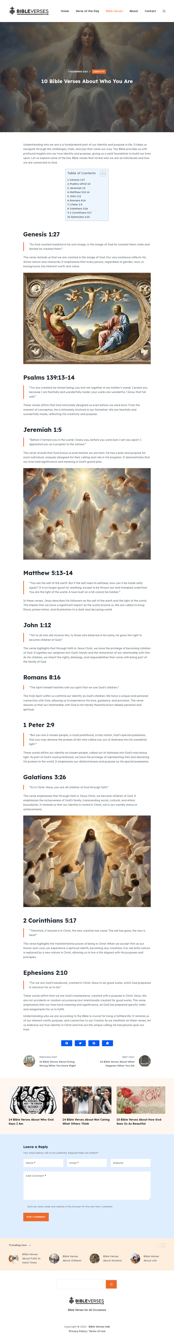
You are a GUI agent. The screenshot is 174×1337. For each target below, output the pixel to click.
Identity (99, 71)
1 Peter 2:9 (75, 204)
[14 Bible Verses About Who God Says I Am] (33, 1100)
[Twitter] (80, 1043)
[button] (101, 174)
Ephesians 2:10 (80, 216)
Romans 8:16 (78, 200)
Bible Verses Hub (99, 1326)
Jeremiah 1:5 (77, 188)
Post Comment (36, 1216)
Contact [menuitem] (150, 11)
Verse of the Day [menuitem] (87, 11)
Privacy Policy (78, 1331)
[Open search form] (164, 11)
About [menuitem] (133, 11)
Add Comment (36, 1175)
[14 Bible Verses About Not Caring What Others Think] (87, 1100)
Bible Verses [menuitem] (114, 11)
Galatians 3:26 (79, 208)
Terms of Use (97, 1331)
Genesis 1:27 (77, 179)
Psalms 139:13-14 (80, 183)
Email (74, 1162)
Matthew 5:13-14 (80, 192)
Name (30, 1162)
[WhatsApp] (107, 1043)
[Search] (111, 1284)
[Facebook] (66, 1043)
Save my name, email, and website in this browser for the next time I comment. (70, 1206)
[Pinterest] (93, 1043)
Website (118, 1162)
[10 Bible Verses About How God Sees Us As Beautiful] (141, 1100)
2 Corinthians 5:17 (81, 212)
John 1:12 (75, 196)
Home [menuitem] (65, 11)
